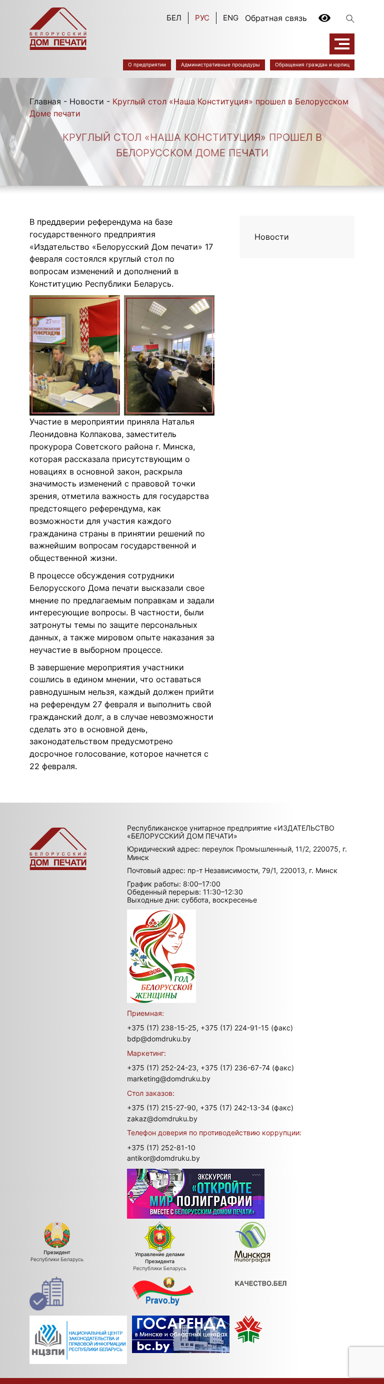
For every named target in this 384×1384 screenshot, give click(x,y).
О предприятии (147, 64)
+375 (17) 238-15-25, (162, 1027)
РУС (202, 17)
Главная (45, 101)
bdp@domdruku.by (159, 1038)
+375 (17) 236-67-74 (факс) (247, 1067)
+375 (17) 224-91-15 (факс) (246, 1027)
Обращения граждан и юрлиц (312, 64)
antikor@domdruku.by (163, 1158)
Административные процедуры (220, 64)
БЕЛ (174, 17)
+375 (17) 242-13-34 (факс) (247, 1107)
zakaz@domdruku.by (162, 1118)
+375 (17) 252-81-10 (161, 1147)
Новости (87, 101)
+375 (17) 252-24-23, (162, 1067)
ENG (230, 17)
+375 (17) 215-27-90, (162, 1107)
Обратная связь (276, 18)
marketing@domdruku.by (168, 1078)
